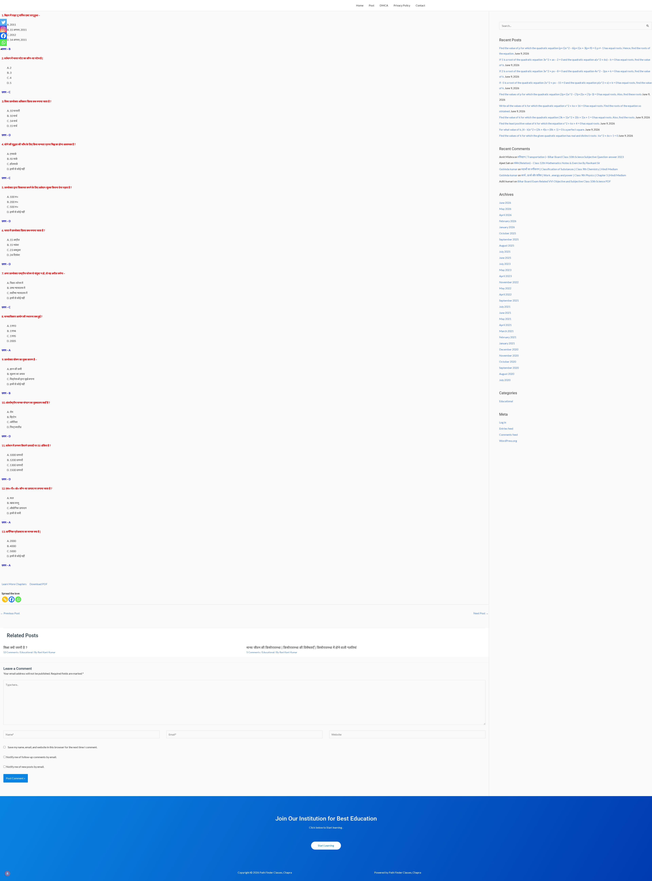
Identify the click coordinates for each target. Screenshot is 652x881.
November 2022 (509, 282)
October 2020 (507, 361)
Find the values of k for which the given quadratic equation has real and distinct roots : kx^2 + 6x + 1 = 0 (558, 135)
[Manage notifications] (7, 873)
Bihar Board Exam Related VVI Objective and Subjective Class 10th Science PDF (564, 181)
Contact (420, 5)
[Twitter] (3, 22)
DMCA (384, 5)
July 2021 (504, 306)
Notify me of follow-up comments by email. (31, 757)
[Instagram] (3, 29)
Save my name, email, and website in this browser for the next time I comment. (52, 747)
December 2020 (508, 349)
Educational (26, 652)
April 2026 (505, 214)
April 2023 (505, 276)
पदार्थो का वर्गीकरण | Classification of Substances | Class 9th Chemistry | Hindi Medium (569, 169)
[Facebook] (12, 599)
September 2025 (509, 239)
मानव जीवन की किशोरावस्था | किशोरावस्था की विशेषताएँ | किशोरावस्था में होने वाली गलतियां (302, 648)
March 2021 (506, 331)
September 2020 (509, 367)
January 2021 (507, 343)
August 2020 (506, 373)
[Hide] (1, 49)
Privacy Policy (402, 5)
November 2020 (509, 355)
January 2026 (507, 227)
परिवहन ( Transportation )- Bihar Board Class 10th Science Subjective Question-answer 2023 (571, 156)
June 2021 (505, 312)
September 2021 (509, 300)
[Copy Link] (5, 599)
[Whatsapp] (18, 599)
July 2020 (504, 380)
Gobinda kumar (508, 169)
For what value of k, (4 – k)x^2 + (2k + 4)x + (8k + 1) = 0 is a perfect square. (542, 129)
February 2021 (507, 337)
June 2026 (505, 202)
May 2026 (505, 208)
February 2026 (507, 221)
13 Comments (10, 652)
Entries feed (506, 428)
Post (371, 5)
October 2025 (507, 233)
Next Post (480, 613)
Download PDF (38, 584)
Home (359, 5)
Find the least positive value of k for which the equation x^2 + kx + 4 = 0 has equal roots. (549, 123)
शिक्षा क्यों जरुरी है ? (15, 648)
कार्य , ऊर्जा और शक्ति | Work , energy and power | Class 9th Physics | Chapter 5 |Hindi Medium (573, 175)
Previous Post (10, 613)
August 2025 (506, 245)
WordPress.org (508, 440)
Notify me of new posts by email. (25, 766)
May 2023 (505, 269)
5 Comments (253, 652)
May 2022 (505, 288)
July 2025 (504, 251)
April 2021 (505, 324)
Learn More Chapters (14, 584)
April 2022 (505, 294)
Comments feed (508, 434)
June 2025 (505, 257)
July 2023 (504, 263)
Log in (502, 422)
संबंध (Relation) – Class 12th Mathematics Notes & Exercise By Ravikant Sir (557, 163)
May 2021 (505, 318)
